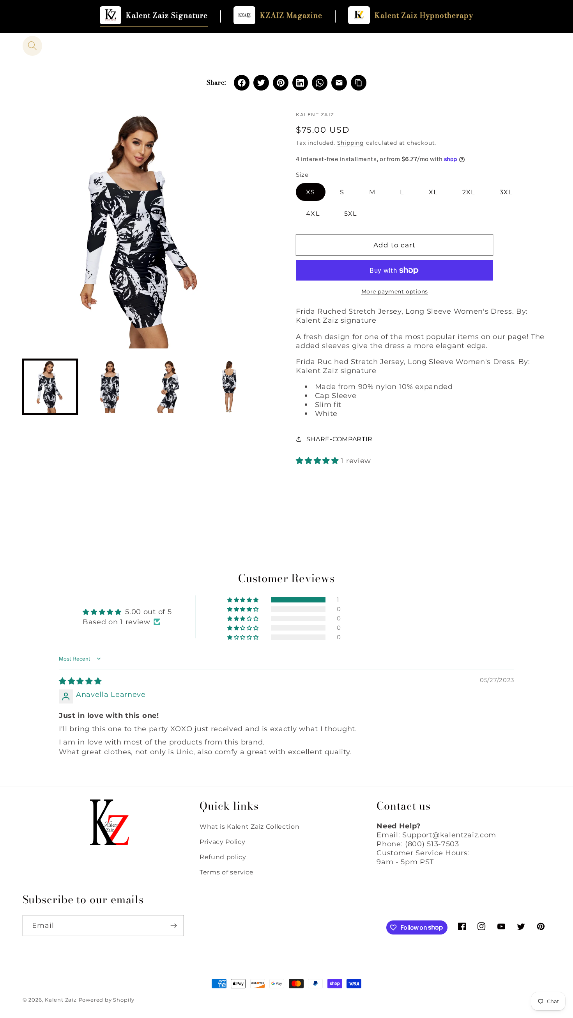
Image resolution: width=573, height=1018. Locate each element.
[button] (32, 46)
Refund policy (223, 857)
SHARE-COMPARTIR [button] (339, 439)
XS (310, 192)
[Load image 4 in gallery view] (229, 386)
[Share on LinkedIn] (300, 83)
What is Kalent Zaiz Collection (250, 826)
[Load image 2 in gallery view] (110, 386)
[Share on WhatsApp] (319, 83)
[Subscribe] (174, 925)
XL (433, 192)
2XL (468, 192)
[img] (80, 681)
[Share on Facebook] (241, 83)
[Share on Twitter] (261, 83)
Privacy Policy (223, 842)
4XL (312, 213)
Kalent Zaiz (61, 1000)
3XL (506, 192)
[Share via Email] (339, 83)
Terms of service (227, 872)
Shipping (350, 143)
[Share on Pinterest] (280, 83)
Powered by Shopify (107, 1000)
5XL (350, 213)
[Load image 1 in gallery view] (50, 386)
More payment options (394, 291)
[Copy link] (358, 83)
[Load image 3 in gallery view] (169, 386)
